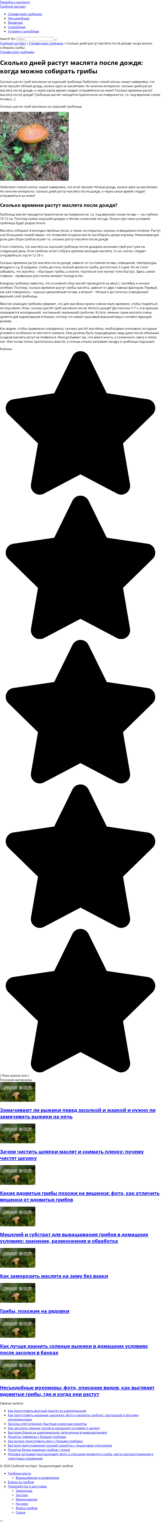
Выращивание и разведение (37, 1478)
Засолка (22, 1495)
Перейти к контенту (15, 2)
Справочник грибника (25, 14)
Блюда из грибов (21, 1482)
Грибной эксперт (13, 6)
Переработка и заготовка (27, 1486)
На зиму (22, 1504)
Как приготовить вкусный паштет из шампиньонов (47, 1411)
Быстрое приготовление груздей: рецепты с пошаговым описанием (60, 1445)
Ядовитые (15, 22)
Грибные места (19, 1473)
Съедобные (17, 27)
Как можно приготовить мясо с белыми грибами (45, 1441)
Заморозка (24, 1491)
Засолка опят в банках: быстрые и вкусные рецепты (47, 1424)
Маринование (26, 1499)
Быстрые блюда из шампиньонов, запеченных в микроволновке (57, 1432)
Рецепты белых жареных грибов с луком (39, 1450)
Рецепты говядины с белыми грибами (37, 1437)
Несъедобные (18, 18)
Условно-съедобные (23, 31)
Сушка (20, 1512)
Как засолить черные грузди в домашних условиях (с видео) (54, 1428)
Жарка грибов (26, 1508)
